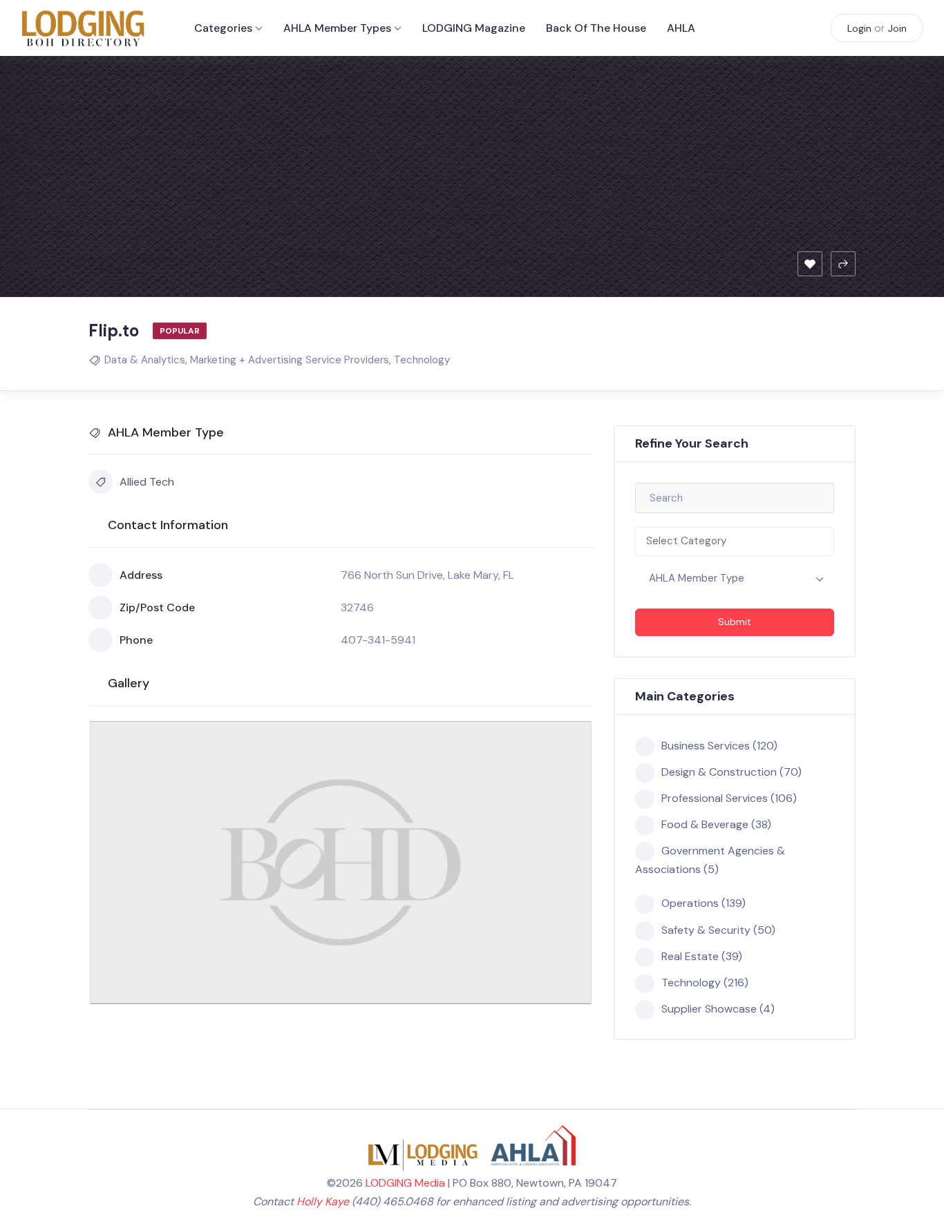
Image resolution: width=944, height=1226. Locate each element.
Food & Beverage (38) (716, 824)
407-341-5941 (378, 640)
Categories (223, 28)
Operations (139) (703, 903)
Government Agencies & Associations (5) (710, 860)
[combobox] (734, 541)
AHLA (681, 28)
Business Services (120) (719, 745)
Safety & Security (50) (718, 930)
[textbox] (734, 541)
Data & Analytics (144, 360)
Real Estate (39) (701, 956)
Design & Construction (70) (731, 772)
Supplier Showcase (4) (718, 1009)
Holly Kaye (322, 1201)
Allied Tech (147, 482)
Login (859, 28)
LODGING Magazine (473, 28)
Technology (422, 360)
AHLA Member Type (696, 578)
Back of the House (596, 28)
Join (897, 28)
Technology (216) (704, 982)
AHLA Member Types (337, 28)
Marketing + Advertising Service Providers (289, 360)
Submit (734, 621)
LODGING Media (405, 1183)
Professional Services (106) (729, 798)
